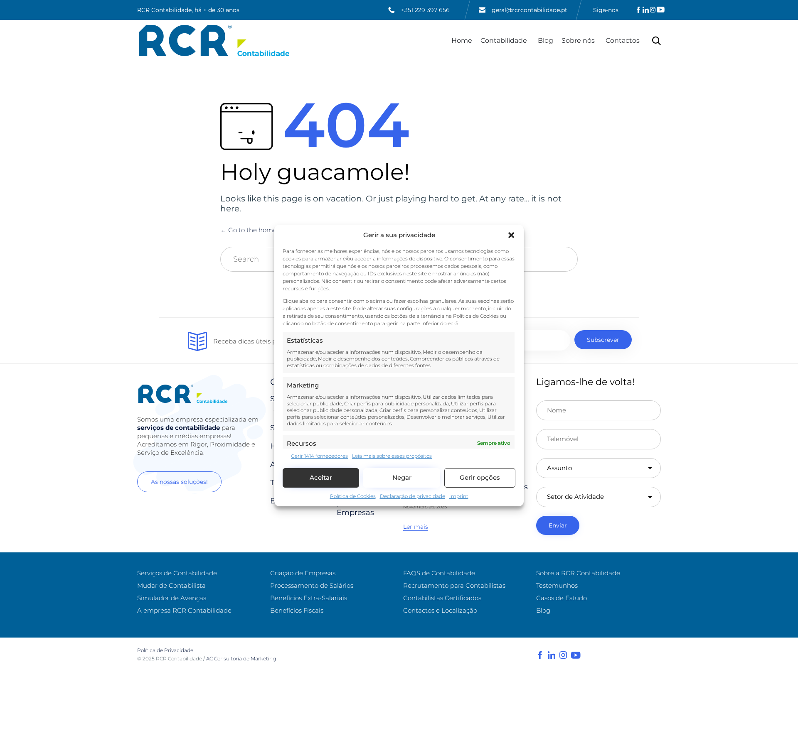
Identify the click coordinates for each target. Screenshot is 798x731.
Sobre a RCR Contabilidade (578, 573)
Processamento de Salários (311, 585)
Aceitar (321, 478)
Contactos (623, 40)
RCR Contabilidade (179, 658)
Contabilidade (503, 40)
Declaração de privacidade (412, 496)
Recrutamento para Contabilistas (454, 585)
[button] (511, 235)
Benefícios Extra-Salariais (308, 598)
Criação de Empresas (302, 573)
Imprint (458, 496)
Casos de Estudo (561, 598)
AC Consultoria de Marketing (241, 658)
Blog (545, 40)
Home (461, 40)
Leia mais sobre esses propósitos (392, 456)
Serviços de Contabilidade (177, 573)
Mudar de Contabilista (171, 585)
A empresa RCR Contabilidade (184, 610)
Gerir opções (480, 478)
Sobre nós (578, 40)
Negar (401, 478)
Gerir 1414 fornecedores (319, 456)
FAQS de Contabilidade (439, 573)
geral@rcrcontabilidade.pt (529, 10)
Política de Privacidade (165, 650)
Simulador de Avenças (171, 598)
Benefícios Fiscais (296, 610)
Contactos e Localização (440, 610)
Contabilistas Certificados (442, 598)
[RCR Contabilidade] (214, 40)
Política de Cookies (353, 496)
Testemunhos (557, 585)
